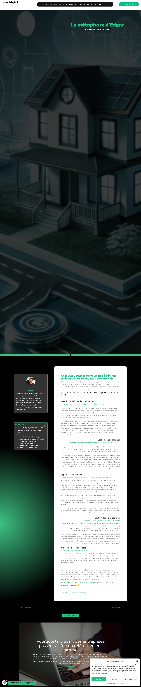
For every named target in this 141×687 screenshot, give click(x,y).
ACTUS (93, 4)
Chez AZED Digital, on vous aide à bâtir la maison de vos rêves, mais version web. (30, 430)
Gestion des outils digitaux (29, 445)
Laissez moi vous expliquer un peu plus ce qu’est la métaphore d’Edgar (33, 436)
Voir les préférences (130, 679)
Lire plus (70, 668)
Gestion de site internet (28, 441)
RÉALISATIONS (68, 4)
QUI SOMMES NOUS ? (82, 4)
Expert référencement (27, 443)
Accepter (99, 679)
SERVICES (57, 4)
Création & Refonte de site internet (32, 439)
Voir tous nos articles (69, 616)
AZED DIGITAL (105, 29)
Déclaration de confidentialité (115, 683)
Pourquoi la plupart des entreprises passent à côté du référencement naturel (70, 645)
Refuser (114, 679)
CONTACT (101, 4)
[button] (137, 661)
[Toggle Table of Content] (43, 425)
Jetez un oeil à (70, 589)
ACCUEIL (49, 4)
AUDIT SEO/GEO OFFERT (128, 4)
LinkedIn (84, 592)
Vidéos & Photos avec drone (29, 448)
